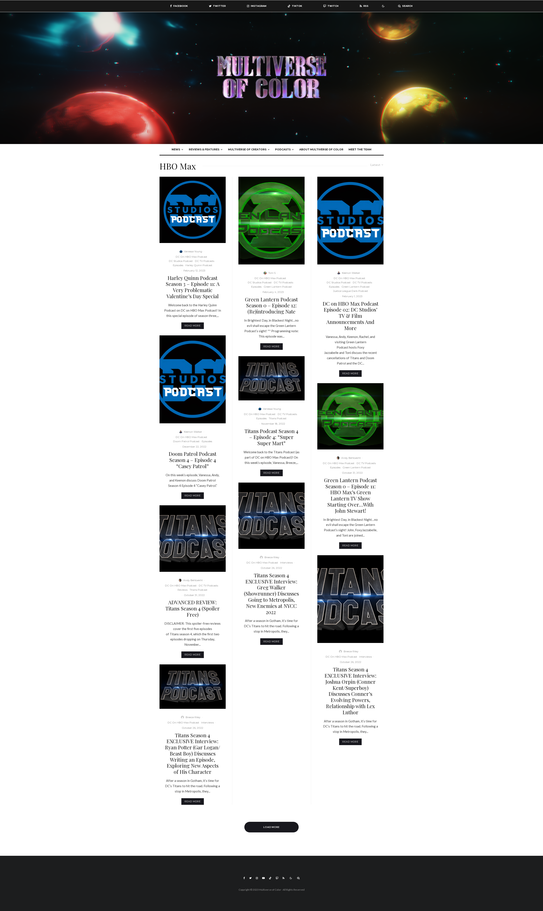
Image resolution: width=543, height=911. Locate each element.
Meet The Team (359, 149)
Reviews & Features (204, 149)
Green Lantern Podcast (278, 286)
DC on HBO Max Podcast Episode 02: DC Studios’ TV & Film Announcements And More (350, 316)
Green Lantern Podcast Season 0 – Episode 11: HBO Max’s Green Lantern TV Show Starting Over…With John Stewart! (350, 495)
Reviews (183, 589)
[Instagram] (257, 878)
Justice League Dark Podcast (350, 290)
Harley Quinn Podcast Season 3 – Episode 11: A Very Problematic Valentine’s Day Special (193, 287)
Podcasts (283, 149)
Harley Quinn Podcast (198, 265)
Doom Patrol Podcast (186, 441)
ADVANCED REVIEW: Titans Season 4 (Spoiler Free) (192, 608)
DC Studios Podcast (181, 261)
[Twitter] (250, 878)
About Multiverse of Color (321, 149)
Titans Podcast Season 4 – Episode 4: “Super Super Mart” (271, 437)
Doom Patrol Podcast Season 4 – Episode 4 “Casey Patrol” (192, 460)
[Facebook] (244, 878)
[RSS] (283, 878)
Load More (271, 827)
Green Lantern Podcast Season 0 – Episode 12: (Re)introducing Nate (271, 305)
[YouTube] (263, 878)
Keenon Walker (193, 431)
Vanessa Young (193, 251)
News (176, 149)
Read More (193, 325)
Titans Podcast (198, 589)
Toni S (272, 272)
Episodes (178, 265)
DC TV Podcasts (204, 261)
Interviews (207, 722)
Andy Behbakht (193, 580)
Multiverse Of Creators (247, 149)
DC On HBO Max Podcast (191, 256)
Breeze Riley (193, 717)
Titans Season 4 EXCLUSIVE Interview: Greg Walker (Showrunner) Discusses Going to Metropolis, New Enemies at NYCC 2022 (271, 593)
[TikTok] (270, 878)
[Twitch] (277, 878)
